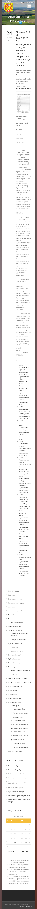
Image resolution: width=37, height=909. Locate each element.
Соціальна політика (14, 702)
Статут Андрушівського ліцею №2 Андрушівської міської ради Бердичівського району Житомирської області (24, 395)
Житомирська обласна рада (17, 778)
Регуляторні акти (14, 667)
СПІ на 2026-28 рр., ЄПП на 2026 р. (19, 682)
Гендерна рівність (17, 717)
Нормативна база (19, 709)
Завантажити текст (23, 75)
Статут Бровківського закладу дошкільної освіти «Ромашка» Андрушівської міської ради (25, 448)
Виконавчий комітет (15, 599)
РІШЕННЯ (14, 674)
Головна (21, 906)
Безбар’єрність (16, 706)
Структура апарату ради (16, 603)
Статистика (14, 647)
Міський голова (13, 591)
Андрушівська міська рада (18, 18)
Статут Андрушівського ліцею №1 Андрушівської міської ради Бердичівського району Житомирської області (24, 374)
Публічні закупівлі (14, 659)
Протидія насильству (15, 751)
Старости (11, 595)
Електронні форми (17, 651)
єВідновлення (12, 694)
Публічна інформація (15, 643)
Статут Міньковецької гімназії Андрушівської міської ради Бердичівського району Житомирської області (24, 543)
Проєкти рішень (13, 619)
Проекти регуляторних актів (20, 670)
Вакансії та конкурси (15, 663)
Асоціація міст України (15, 788)
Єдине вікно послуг (14, 698)
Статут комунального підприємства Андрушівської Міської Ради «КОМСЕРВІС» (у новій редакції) (24, 501)
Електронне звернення (18, 640)
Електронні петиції (14, 655)
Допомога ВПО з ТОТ (18, 740)
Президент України (14, 766)
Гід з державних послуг (16, 792)
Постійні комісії (13, 615)
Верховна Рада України (16, 770)
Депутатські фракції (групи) (17, 611)
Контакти (28, 906)
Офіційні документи (14, 626)
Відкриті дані (12, 690)
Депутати (11, 607)
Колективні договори (15, 686)
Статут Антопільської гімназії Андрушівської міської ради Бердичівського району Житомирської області (24, 430)
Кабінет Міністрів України (16, 774)
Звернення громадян (15, 630)
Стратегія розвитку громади (17, 678)
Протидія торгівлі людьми (19, 728)
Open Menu (29, 6)
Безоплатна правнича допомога (19, 796)
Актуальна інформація (20, 713)
